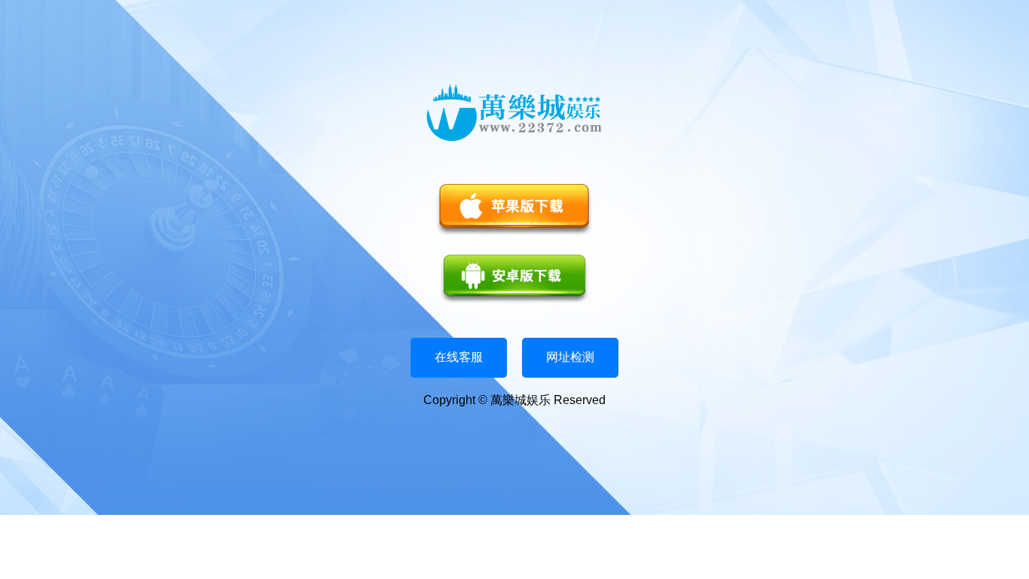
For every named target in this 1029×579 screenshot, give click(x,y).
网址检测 (570, 357)
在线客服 (459, 357)
